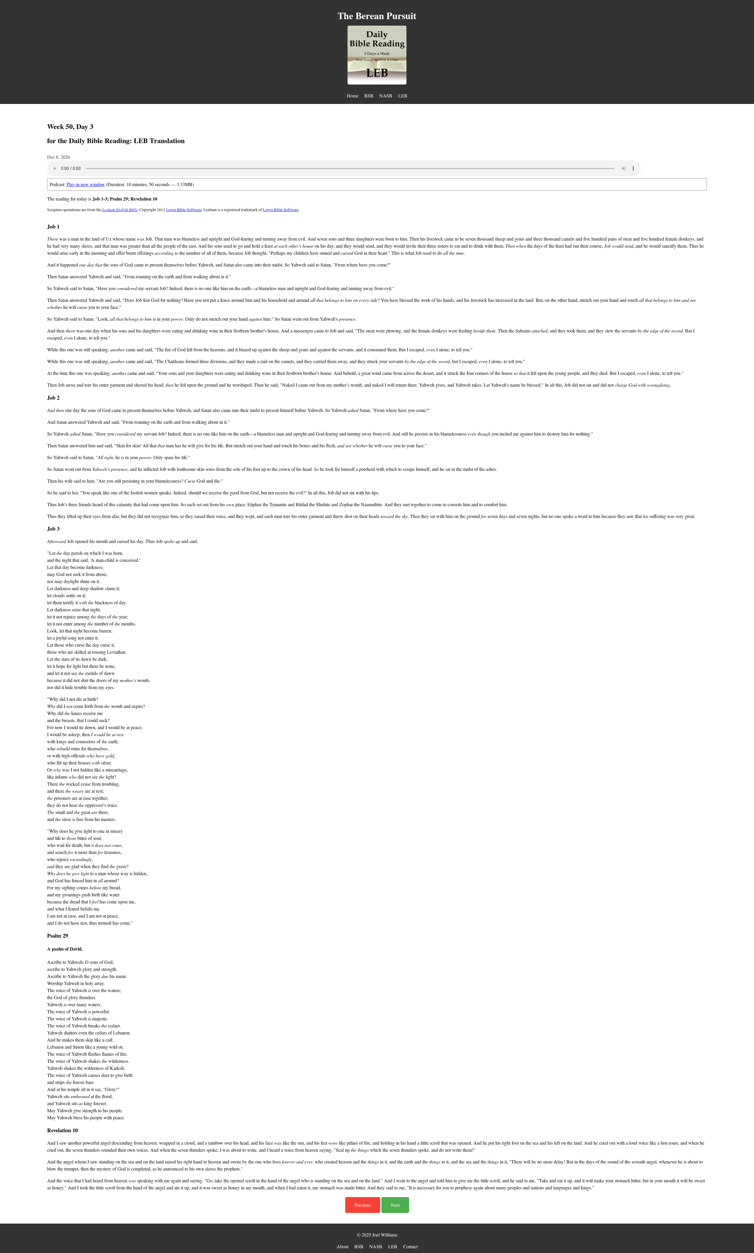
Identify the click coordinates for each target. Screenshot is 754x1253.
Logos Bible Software (184, 209)
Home (352, 95)
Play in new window (86, 184)
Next (395, 1205)
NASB (385, 95)
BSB (368, 95)
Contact (410, 1246)
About (342, 1246)
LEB (402, 95)
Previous (363, 1205)
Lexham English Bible (120, 209)
